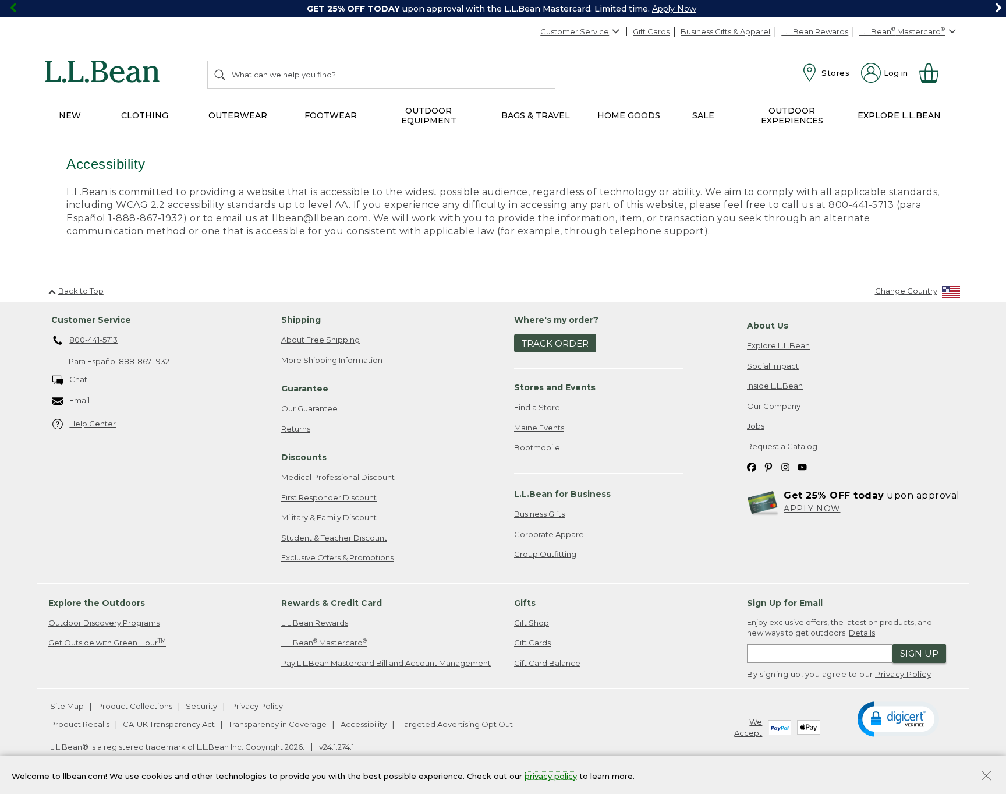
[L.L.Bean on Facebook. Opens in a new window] (751, 466)
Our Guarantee (309, 408)
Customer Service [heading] (91, 320)
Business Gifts (539, 513)
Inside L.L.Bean (775, 385)
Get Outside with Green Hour (107, 642)
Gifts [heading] (525, 603)
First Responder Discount (329, 497)
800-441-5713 (93, 339)
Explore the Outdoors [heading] (96, 603)
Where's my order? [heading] (556, 320)
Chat (78, 379)
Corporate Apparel (550, 534)
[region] (503, 8)
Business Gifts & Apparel (725, 31)
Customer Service (574, 31)
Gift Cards (651, 31)
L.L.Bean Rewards (814, 31)
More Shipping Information (331, 360)
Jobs (755, 425)
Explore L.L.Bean (778, 345)
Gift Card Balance (547, 663)
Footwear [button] (330, 115)
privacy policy (551, 775)
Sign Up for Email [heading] (785, 603)
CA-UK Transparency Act (169, 724)
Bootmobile (537, 447)
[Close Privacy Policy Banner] (986, 777)
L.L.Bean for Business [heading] (562, 494)
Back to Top (81, 290)
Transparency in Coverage (277, 724)
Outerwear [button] (237, 115)
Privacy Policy (903, 674)
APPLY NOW (812, 508)
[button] (898, 718)
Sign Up (919, 653)
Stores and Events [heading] (555, 387)
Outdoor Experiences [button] (792, 115)
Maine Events (539, 427)
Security (201, 706)
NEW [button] (70, 115)
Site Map (67, 706)
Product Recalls (79, 724)
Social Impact (773, 365)
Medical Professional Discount (338, 477)
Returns (295, 428)
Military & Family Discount (329, 517)
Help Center (92, 423)
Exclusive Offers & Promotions (337, 557)
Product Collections (134, 706)
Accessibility (364, 724)
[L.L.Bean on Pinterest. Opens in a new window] (768, 466)
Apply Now (674, 8)
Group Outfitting (545, 554)
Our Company (773, 406)
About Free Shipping (320, 339)
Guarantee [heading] (304, 388)
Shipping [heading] (301, 320)
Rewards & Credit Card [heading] (331, 603)
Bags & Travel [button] (535, 115)
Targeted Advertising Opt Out (456, 724)
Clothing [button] (144, 115)
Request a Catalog (782, 446)
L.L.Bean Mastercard (324, 642)
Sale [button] (703, 115)
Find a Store (537, 407)
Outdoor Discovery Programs (104, 622)
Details (862, 632)
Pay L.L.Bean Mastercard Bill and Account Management (386, 663)
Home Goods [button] (628, 115)
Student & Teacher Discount (334, 537)
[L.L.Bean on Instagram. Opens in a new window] (785, 466)
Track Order (555, 343)
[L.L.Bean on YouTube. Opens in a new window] (802, 466)
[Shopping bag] (933, 73)
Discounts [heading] (304, 457)
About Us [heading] (767, 325)
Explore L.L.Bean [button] (899, 115)
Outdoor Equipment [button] (428, 115)
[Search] (221, 75)
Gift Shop (531, 622)
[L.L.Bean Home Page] (105, 73)
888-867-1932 (144, 361)
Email (79, 400)
